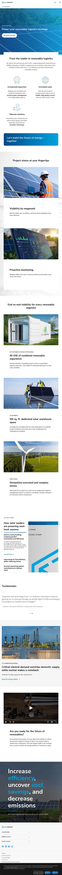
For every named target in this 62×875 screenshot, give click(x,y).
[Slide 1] (32, 632)
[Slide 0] (29, 632)
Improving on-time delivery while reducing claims (14, 544)
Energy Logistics (6, 6)
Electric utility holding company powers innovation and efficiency (14, 537)
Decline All (55, 872)
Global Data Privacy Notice (12, 867)
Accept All (47, 872)
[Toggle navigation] (60, 2)
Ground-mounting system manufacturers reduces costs (14, 582)
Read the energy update (10, 699)
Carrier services (6, 860)
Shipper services (6, 856)
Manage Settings (38, 872)
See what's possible (9, 35)
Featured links (6, 851)
